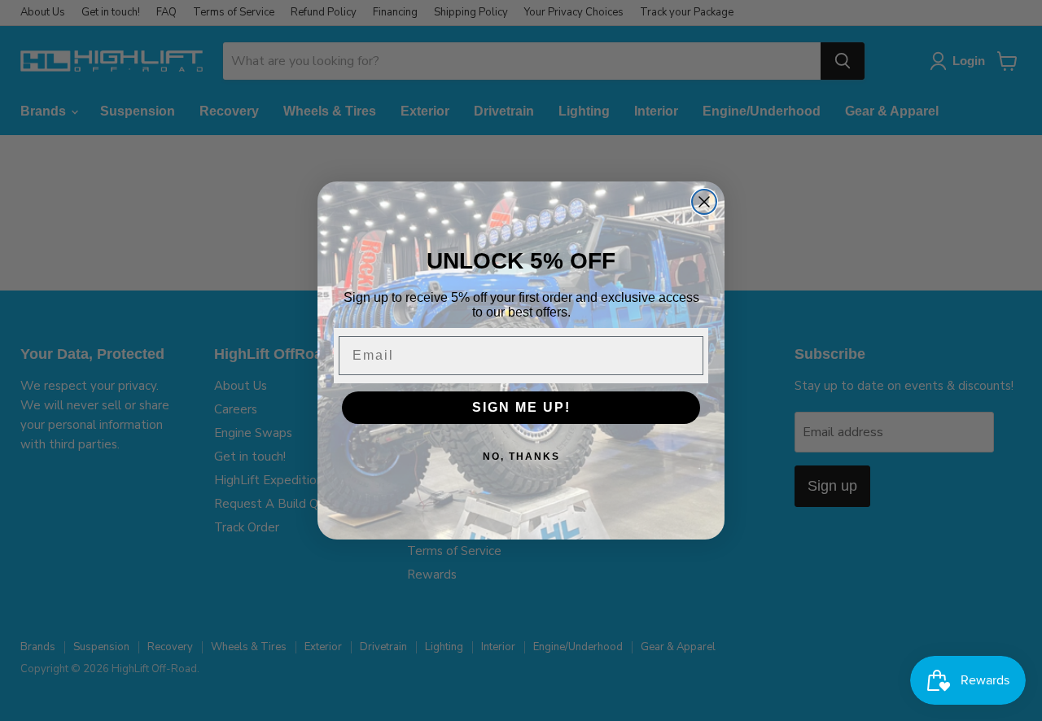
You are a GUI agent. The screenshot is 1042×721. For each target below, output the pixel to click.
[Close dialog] (704, 202)
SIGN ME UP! (521, 407)
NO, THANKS (521, 456)
